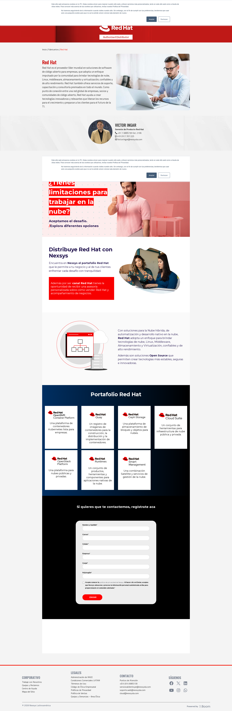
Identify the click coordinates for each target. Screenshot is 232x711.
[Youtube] (171, 690)
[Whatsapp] (185, 690)
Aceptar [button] (151, 19)
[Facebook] (171, 683)
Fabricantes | (54, 49)
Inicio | (45, 49)
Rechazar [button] (164, 19)
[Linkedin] (185, 683)
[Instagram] (178, 690)
